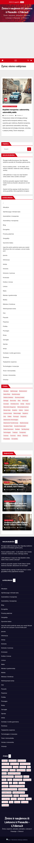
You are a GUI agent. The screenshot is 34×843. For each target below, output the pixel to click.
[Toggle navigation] (15, 60)
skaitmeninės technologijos (11, 419)
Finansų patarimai (8, 234)
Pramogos (6, 331)
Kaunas (28, 403)
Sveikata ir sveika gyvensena (12, 353)
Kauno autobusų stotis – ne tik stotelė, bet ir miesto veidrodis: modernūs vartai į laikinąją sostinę (16, 168)
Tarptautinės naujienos (10, 362)
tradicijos (15, 432)
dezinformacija (16, 394)
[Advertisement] (17, 40)
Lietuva (5, 286)
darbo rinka (7, 394)
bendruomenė (23, 391)
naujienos (25, 413)
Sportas (5, 344)
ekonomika (13, 400)
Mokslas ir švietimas (9, 304)
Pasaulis (5, 317)
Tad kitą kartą (25, 429)
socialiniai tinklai (8, 426)
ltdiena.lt (20, 115)
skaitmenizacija (24, 423)
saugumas (23, 416)
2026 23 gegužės (11, 527)
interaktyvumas (15, 403)
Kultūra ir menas (8, 282)
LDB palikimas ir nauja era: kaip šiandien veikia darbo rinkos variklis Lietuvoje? (15, 505)
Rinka (5, 335)
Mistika (5, 299)
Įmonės (5, 255)
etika (19, 400)
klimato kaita (7, 410)
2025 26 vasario (9, 115)
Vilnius (19, 435)
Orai (4, 313)
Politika (5, 326)
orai (5, 416)
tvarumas (13, 435)
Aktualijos (6, 207)
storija (5, 348)
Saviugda (6, 339)
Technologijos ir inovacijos (11, 366)
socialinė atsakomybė (20, 426)
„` (3, 203)
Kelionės (5, 268)
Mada (4, 291)
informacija (25, 400)
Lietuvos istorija (8, 413)
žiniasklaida (7, 438)
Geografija (6, 238)
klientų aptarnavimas (22, 407)
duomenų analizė (19, 397)
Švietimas (6, 357)
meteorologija (17, 413)
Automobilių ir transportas (10, 220)
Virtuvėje (5, 379)
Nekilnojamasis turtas (9, 308)
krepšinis (14, 410)
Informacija (6, 260)
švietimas (25, 435)
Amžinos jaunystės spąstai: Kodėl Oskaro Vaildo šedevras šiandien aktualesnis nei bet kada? (16, 182)
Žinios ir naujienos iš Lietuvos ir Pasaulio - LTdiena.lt (17, 822)
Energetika (6, 229)
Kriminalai (6, 277)
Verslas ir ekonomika (9, 375)
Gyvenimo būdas (8, 243)
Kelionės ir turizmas (9, 273)
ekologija (6, 400)
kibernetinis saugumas (10, 407)
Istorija (5, 264)
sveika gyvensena (8, 429)
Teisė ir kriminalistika (9, 370)
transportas (22, 432)
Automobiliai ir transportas (10, 106)
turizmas (6, 435)
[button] (28, 60)
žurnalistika (15, 438)
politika (9, 416)
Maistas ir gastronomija (10, 295)
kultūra (21, 410)
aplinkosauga (13, 391)
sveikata (17, 429)
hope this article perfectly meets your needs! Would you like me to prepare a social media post (16, 249)
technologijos (7, 432)
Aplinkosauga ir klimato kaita (11, 211)
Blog (4, 225)
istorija (22, 403)
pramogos (16, 416)
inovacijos (6, 403)
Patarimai (6, 322)
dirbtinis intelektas (8, 397)
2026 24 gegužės (11, 470)
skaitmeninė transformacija (11, 423)
